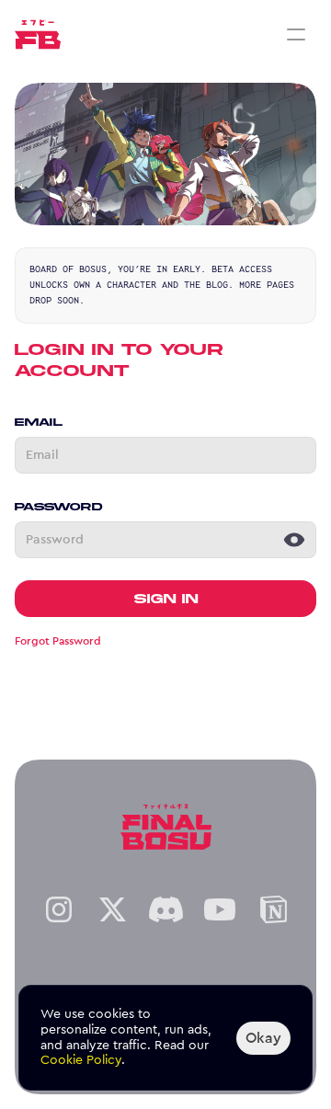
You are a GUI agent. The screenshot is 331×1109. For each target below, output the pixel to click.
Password (58, 506)
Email (39, 422)
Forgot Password (58, 640)
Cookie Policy (80, 1060)
